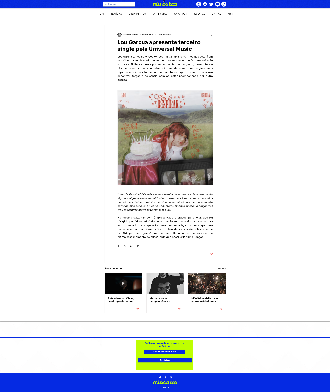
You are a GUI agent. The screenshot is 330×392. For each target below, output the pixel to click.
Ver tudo (222, 268)
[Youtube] (217, 4)
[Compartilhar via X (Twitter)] (125, 246)
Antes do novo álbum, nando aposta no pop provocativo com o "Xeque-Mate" (121, 300)
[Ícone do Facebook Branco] (165, 377)
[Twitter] (211, 4)
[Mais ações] (211, 34)
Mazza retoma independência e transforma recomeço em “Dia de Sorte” (165, 300)
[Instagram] (198, 4)
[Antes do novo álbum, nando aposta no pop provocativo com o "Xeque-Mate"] (123, 283)
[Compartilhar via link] (137, 246)
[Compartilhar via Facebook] (118, 246)
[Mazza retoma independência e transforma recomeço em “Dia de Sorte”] (165, 283)
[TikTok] (223, 4)
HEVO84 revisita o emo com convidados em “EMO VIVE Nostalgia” (205, 300)
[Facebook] (204, 4)
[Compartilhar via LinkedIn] (131, 246)
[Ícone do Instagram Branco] (171, 377)
